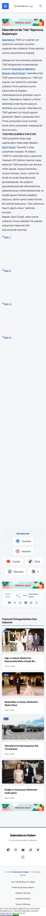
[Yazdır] (31, 602)
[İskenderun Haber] (23, 6)
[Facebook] (8, 850)
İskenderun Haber (33, 595)
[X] (38, 850)
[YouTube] (23, 850)
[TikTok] (30, 850)
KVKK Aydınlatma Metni (23, 887)
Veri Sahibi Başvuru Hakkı (23, 882)
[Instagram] (15, 850)
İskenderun (8, 39)
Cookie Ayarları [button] (6, 915)
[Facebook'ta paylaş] (9, 602)
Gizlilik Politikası (23, 898)
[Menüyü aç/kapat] (5, 6)
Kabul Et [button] (15, 915)
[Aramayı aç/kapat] (41, 6)
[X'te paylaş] (15, 602)
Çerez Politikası (23, 904)
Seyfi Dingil (8, 147)
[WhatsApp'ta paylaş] (20, 602)
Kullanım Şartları (23, 893)
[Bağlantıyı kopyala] (36, 602)
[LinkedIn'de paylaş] (25, 602)
